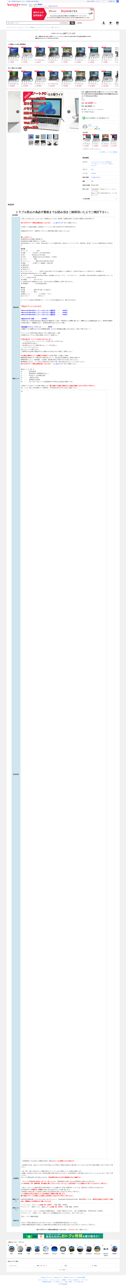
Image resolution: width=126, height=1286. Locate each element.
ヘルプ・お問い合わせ (78, 1281)
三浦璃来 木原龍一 (112, 1)
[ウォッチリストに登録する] (17, 56)
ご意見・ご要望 (68, 1281)
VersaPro (93, 173)
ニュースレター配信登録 (111, 152)
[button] (100, 199)
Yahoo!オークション (46, 1277)
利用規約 (64, 1280)
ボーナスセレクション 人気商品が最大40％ (47, 6)
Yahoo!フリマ (58, 1277)
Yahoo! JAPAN (90, 1)
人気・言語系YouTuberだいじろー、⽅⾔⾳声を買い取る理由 (23, 1)
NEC (53, 27)
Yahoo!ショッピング (69, 1277)
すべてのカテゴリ (64, 23)
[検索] (117, 1)
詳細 (108, 118)
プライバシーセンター (55, 1280)
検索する (72, 23)
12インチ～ (57, 27)
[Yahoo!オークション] (17, 4)
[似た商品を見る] (25, 129)
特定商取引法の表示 (47, 1281)
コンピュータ (20, 27)
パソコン (27, 27)
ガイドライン (85, 1280)
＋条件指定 (79, 23)
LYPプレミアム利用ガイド (74, 1280)
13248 (98, 128)
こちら (99, 149)
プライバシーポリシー (43, 1280)
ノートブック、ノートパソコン (43, 27)
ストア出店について (58, 1281)
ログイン (31, 6)
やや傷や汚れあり (96, 177)
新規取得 (40, 4)
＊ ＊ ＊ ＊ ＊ (91, 127)
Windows (32, 27)
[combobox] (33, 22)
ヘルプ (97, 1)
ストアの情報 (102, 152)
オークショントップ (11, 27)
